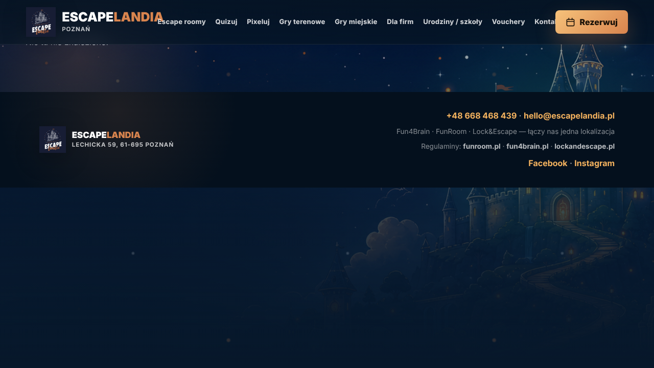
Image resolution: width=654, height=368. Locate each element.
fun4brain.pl (527, 147)
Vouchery (508, 22)
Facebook (547, 163)
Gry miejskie (356, 22)
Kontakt (547, 22)
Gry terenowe (302, 22)
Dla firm (400, 22)
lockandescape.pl (584, 147)
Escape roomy (182, 22)
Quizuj (226, 22)
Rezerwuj (599, 22)
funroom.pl (481, 147)
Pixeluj (258, 22)
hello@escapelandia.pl (569, 115)
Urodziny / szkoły (452, 22)
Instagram (594, 163)
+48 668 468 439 (482, 115)
